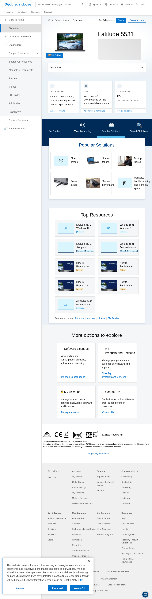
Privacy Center (128, 548)
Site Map (52, 477)
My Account (77, 476)
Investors (76, 534)
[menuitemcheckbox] (20, 53)
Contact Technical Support (105, 483)
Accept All (79, 588)
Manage (53, 111)
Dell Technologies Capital (84, 529)
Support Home (62, 20)
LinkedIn (125, 492)
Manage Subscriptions (73, 377)
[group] (63, 99)
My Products (78, 492)
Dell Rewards (127, 523)
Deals (50, 540)
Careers (76, 523)
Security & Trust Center (132, 553)
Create (62, 111)
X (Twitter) (126, 487)
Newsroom (77, 540)
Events (124, 529)
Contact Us (108, 412)
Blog (123, 518)
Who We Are (78, 518)
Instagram (126, 498)
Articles (91, 318)
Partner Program (105, 534)
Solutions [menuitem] (22, 12)
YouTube (125, 503)
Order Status (78, 482)
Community (126, 476)
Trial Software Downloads (127, 560)
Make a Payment (80, 498)
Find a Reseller (104, 523)
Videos (101, 318)
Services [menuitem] (35, 12)
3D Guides (56, 55)
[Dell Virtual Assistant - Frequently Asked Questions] (145, 595)
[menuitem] (49, 12)
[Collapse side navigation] (37, 595)
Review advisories (124, 111)
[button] (96, 4)
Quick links (55, 67)
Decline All (57, 588)
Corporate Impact (80, 550)
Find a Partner (103, 518)
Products (52, 523)
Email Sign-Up (128, 534)
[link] (112, 4)
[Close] (89, 561)
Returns (100, 490)
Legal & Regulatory (117, 585)
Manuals (79, 318)
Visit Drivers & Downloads (94, 111)
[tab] (54, 128)
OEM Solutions (104, 529)
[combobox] (60, 4)
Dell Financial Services (117, 571)
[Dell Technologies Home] (18, 4)
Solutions (52, 529)
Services (52, 534)
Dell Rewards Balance (82, 503)
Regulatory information (98, 453)
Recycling (76, 545)
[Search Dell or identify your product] (82, 4)
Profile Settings (79, 487)
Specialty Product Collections (129, 541)
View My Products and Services (114, 375)
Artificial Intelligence (57, 518)
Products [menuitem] (9, 12)
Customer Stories (80, 556)
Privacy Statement (108, 579)
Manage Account (70, 412)
